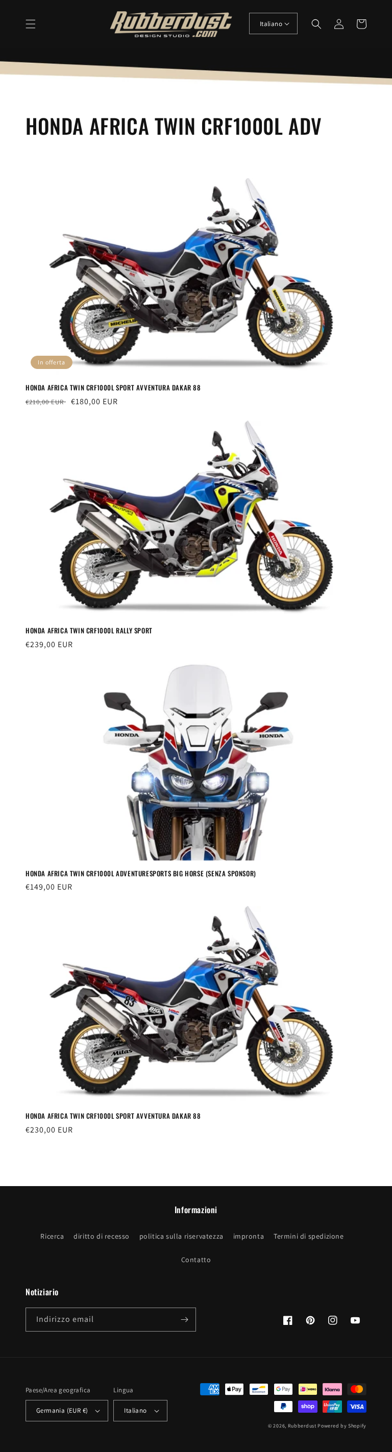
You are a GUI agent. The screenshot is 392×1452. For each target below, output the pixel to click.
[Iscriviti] (184, 1320)
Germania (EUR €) (62, 1410)
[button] (30, 24)
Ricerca (52, 1236)
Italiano (271, 23)
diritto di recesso (102, 1236)
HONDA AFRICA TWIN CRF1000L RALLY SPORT (89, 630)
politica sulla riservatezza (181, 1236)
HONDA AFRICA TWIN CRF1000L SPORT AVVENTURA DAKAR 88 (113, 387)
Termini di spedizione (309, 1236)
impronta (248, 1236)
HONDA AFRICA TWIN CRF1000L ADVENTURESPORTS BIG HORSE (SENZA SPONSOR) (141, 873)
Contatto (196, 1259)
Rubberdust (302, 1425)
